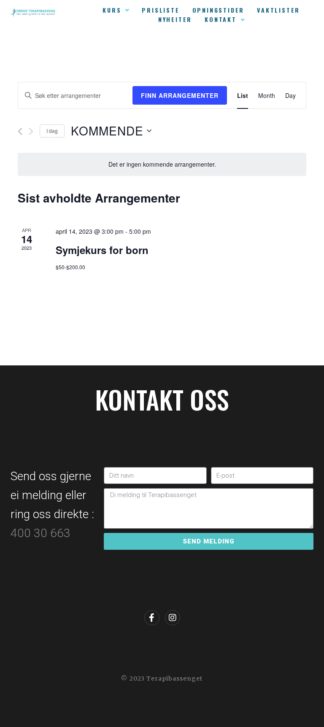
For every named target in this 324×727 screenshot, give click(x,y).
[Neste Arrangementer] (31, 131)
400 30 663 (42, 533)
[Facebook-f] (151, 617)
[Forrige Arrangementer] (20, 131)
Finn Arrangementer (180, 95)
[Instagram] (172, 617)
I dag (52, 130)
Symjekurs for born (102, 250)
